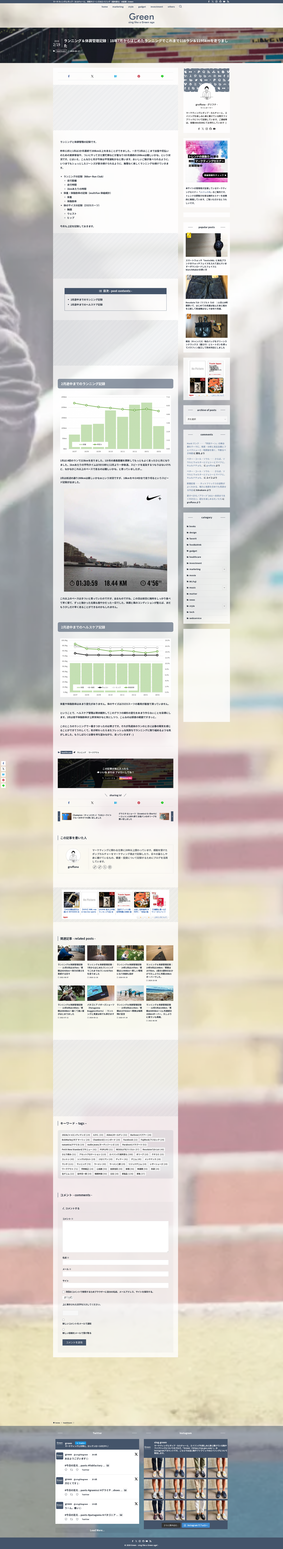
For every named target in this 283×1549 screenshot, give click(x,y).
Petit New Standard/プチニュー (79, 1149)
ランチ (67, 1164)
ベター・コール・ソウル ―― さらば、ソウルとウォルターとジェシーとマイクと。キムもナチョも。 (206, 462)
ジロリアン (105, 1159)
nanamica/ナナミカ (73, 1144)
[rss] (228, 1)
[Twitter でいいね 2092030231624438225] (78, 1519)
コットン (68, 1159)
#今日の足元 (71, 1465)
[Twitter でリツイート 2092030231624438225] (72, 1519)
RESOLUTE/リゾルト (127, 1149)
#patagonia (95, 1515)
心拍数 (102, 1168)
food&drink (195, 544)
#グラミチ (105, 1490)
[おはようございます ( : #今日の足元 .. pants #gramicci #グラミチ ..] (175, 1468)
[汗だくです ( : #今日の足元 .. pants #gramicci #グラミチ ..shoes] (218, 1468)
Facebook (130, 1139)
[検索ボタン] (180, 6)
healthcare (61, 51)
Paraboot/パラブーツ (134, 1144)
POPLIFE (106, 1149)
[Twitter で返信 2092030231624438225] (66, 1519)
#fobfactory (95, 1465)
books (192, 526)
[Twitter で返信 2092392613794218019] (66, 1495)
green (68, 1454)
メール (66, 1269)
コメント (67, 1218)
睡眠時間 (101, 1173)
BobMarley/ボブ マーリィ (76, 1139)
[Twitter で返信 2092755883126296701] (66, 1470)
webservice (195, 618)
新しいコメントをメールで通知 (76, 1323)
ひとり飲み (69, 1154)
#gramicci (93, 1490)
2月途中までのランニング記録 (87, 299)
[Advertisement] (115, 107)
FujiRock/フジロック (152, 1139)
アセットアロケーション (92, 1154)
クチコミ (158, 1154)
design (192, 532)
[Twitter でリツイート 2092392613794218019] (72, 1495)
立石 (114, 1173)
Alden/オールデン (117, 1134)
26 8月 (94, 1454)
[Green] (141, 18)
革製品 (127, 1173)
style (192, 605)
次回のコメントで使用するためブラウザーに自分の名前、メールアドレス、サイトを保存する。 (110, 1291)
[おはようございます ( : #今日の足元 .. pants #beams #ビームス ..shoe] (196, 1489)
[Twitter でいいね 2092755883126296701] (78, 1470)
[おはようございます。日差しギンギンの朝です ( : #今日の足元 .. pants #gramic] (218, 1489)
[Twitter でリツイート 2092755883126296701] (72, 1470)
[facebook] (209, 1)
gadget (193, 550)
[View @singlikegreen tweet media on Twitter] (108, 1465)
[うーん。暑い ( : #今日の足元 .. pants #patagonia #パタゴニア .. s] (154, 1489)
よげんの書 (205, 192)
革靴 (141, 1173)
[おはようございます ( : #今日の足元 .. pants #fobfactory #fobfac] (196, 1468)
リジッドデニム (137, 1164)
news (192, 599)
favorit (193, 538)
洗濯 (155, 1168)
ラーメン (100, 1164)
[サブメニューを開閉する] (224, 569)
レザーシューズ (158, 1164)
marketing (194, 569)
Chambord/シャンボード (106, 1139)
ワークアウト (94, 752)
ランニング (81, 752)
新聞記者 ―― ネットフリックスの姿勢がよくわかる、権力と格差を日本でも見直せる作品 (206, 486)
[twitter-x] (213, 1)
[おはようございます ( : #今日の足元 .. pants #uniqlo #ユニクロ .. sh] (196, 1510)
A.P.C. (98, 1134)
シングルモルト (86, 1159)
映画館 (142, 1168)
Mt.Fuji (192, 581)
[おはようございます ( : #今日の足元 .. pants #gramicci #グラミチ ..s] (175, 1489)
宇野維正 (87, 1168)
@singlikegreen (81, 1454)
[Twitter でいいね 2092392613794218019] (78, 1495)
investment (195, 563)
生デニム (68, 1173)
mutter (193, 593)
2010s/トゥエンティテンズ (76, 1134)
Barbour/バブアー (140, 1134)
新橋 (130, 1168)
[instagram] (216, 1)
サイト (65, 1280)
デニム (136, 1159)
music (192, 587)
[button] (69, 76)
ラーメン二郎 (117, 1164)
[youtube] (224, 1)
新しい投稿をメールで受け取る (76, 1332)
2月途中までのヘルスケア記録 (87, 304)
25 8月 (94, 1479)
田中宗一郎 (84, 1173)
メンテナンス (153, 1159)
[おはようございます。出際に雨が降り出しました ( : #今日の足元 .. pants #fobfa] (154, 1468)
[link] (95, 867)
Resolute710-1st (153, 1149)
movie (192, 575)
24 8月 (94, 1504)
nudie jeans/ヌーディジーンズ (103, 1144)
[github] (220, 1)
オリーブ (142, 1154)
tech (191, 611)
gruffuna (73, 866)
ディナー (122, 1159)
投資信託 (116, 1168)
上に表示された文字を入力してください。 (82, 1304)
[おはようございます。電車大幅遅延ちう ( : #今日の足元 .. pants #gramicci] (218, 1510)
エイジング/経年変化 (121, 1154)
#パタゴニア (109, 1515)
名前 (65, 1257)
